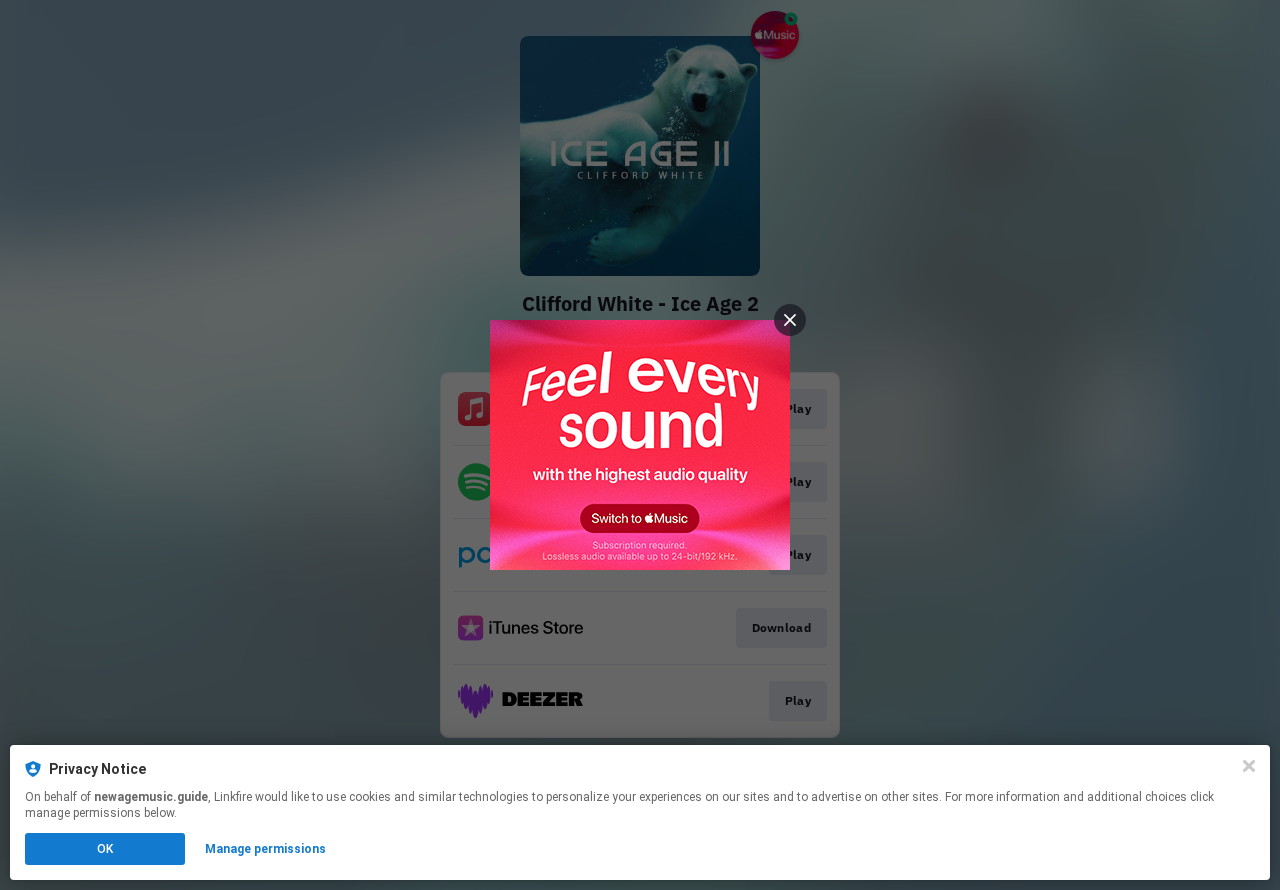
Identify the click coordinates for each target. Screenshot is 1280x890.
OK (105, 849)
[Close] (1249, 766)
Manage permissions (265, 849)
